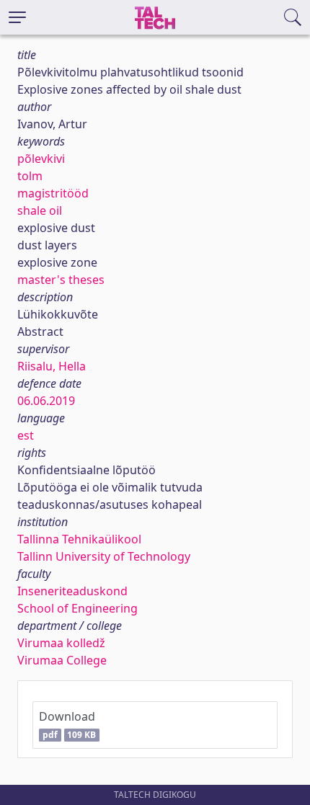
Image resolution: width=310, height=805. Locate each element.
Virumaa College (62, 660)
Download (67, 724)
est (25, 435)
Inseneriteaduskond (72, 591)
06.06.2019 (46, 401)
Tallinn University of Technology (103, 556)
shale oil (39, 210)
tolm (30, 176)
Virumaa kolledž (61, 643)
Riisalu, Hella (51, 366)
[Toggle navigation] (17, 17)
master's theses (61, 280)
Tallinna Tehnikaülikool (79, 539)
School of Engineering (77, 608)
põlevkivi (41, 158)
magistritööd (53, 193)
